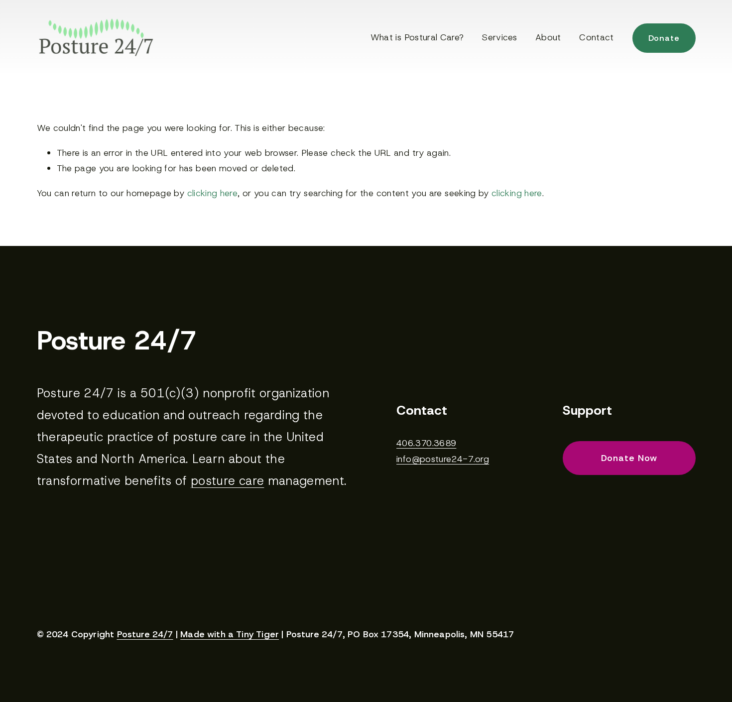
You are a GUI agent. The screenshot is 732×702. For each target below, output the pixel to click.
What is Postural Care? (417, 37)
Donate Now (629, 458)
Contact (596, 37)
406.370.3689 (426, 443)
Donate (664, 38)
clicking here (212, 193)
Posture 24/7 (145, 634)
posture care (227, 480)
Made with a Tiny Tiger (229, 634)
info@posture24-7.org (442, 459)
